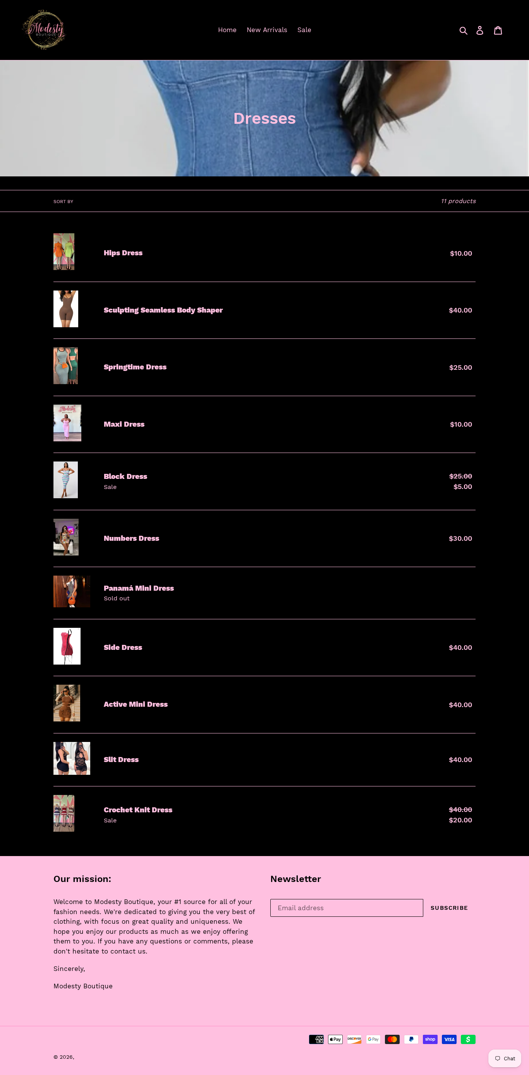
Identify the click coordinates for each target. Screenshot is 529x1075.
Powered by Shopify (154, 1057)
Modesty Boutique (100, 1057)
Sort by (63, 201)
